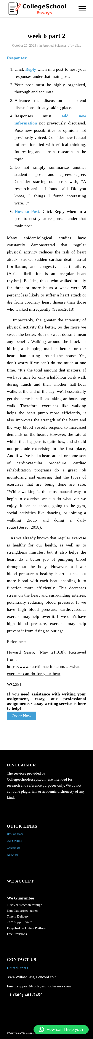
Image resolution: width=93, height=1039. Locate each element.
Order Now (21, 716)
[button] (61, 1029)
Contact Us (13, 847)
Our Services (14, 840)
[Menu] (80, 8)
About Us (12, 854)
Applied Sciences (54, 45)
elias (78, 45)
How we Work (15, 833)
